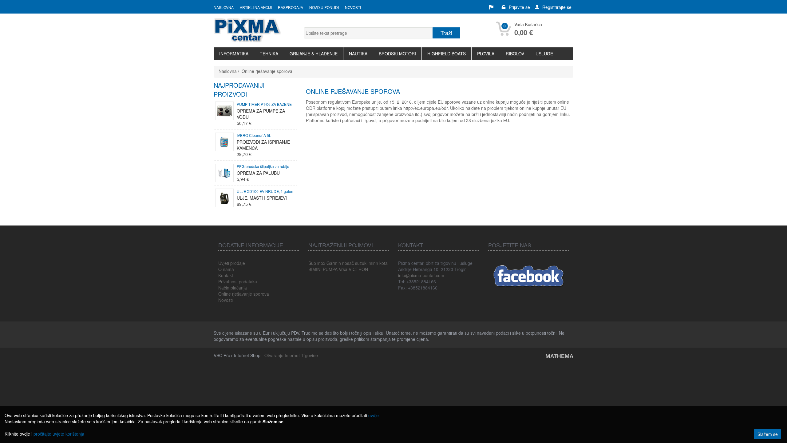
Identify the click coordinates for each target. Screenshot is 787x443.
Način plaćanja (232, 288)
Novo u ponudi (324, 7)
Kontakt (225, 275)
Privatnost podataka (237, 281)
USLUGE (544, 53)
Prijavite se (519, 7)
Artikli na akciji (256, 7)
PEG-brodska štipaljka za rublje (263, 166)
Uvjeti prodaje (231, 263)
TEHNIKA (269, 53)
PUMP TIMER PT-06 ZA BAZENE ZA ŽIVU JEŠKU (264, 105)
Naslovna (224, 7)
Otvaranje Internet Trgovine (291, 355)
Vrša (343, 269)
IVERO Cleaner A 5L (254, 135)
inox (321, 263)
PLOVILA (485, 53)
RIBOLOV (515, 53)
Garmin (333, 263)
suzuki (361, 263)
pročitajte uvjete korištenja (59, 434)
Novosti (353, 7)
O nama (226, 269)
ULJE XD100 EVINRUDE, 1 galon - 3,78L (265, 192)
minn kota (378, 263)
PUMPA (330, 269)
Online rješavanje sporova (267, 71)
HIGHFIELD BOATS (446, 53)
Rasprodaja (290, 7)
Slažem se (767, 434)
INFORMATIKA (233, 53)
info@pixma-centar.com (421, 275)
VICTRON (358, 269)
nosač (348, 263)
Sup (312, 263)
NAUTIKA (358, 53)
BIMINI (315, 269)
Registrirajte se (556, 7)
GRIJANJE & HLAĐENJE (314, 53)
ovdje (373, 415)
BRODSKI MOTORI (397, 53)
